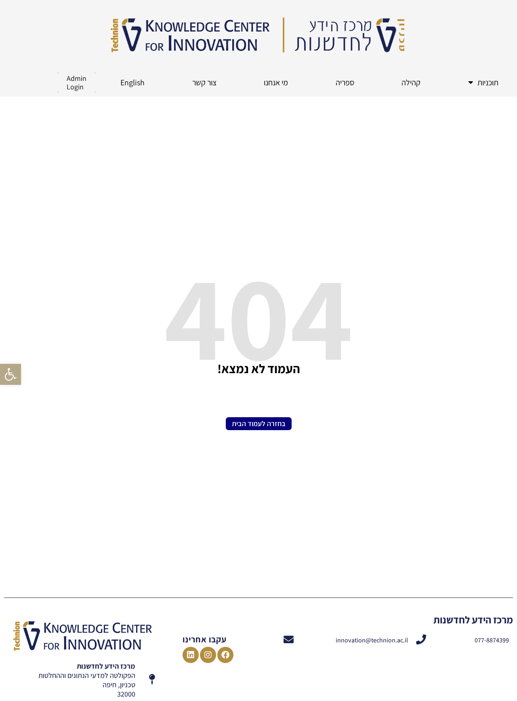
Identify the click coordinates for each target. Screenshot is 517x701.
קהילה (410, 82)
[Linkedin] (191, 655)
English (132, 82)
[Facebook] (225, 655)
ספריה (345, 82)
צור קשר (204, 82)
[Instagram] (208, 655)
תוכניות (487, 82)
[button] (10, 374)
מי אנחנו (276, 82)
